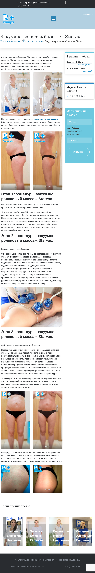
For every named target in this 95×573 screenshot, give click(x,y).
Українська (87, 14)
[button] (53, 18)
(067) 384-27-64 (78, 96)
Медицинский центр (10, 41)
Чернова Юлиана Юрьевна (36, 536)
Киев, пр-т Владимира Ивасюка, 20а (27, 566)
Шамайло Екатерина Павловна (14, 536)
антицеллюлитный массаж (45, 119)
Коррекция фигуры (33, 41)
